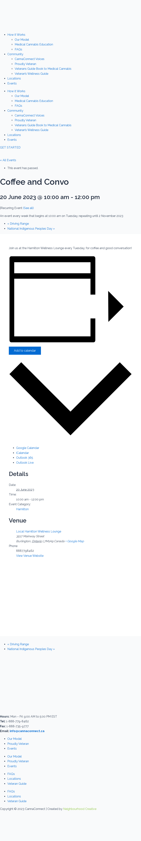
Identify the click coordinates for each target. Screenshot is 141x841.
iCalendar (22, 453)
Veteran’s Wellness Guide (31, 73)
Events (12, 83)
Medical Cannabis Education (34, 44)
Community (15, 54)
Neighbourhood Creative (79, 809)
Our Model (22, 39)
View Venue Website (30, 555)
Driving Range (18, 223)
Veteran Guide (16, 783)
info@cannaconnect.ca (27, 731)
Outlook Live (25, 462)
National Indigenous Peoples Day (31, 228)
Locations (14, 78)
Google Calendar (27, 448)
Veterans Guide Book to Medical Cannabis (43, 68)
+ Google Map (74, 541)
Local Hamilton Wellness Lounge (38, 531)
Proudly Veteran (25, 64)
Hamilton (22, 509)
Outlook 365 (24, 457)
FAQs (18, 49)
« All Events (8, 160)
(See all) (28, 208)
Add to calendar (25, 350)
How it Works (16, 34)
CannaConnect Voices (29, 59)
